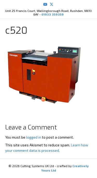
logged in (33, 137)
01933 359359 (52, 14)
